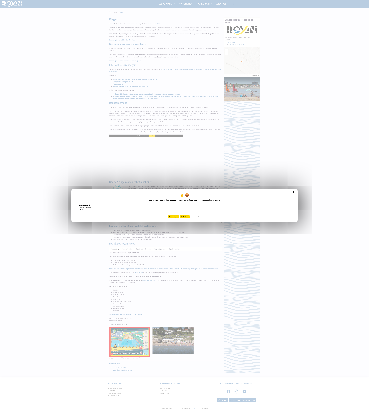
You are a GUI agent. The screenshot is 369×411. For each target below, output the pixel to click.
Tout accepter (173, 217)
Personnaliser (196, 217)
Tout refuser (185, 217)
